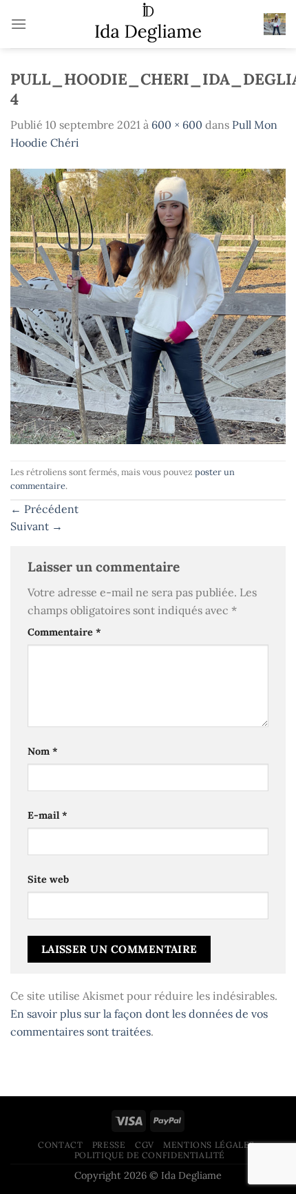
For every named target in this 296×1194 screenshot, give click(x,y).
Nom (43, 751)
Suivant (36, 526)
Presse (109, 1145)
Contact (60, 1145)
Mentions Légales (209, 1145)
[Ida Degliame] (148, 24)
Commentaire (64, 632)
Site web (48, 879)
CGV (144, 1145)
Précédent (44, 509)
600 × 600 (176, 125)
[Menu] (18, 24)
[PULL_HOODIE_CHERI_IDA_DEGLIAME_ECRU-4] (148, 305)
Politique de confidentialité (149, 1155)
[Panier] (275, 24)
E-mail (47, 815)
